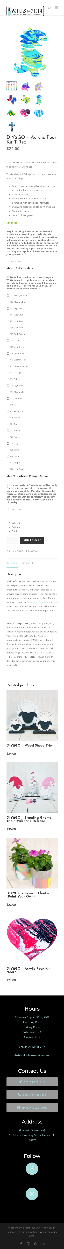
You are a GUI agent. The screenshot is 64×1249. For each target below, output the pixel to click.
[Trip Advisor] (43, 1243)
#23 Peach (15, 437)
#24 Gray (14, 443)
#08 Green (15, 340)
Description (12, 562)
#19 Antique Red (17, 411)
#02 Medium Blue (18, 302)
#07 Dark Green (17, 334)
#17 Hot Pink (16, 398)
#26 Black (14, 456)
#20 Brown (15, 417)
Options (16, 527)
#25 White (14, 449)
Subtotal (16, 522)
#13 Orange (15, 372)
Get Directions (34, 1082)
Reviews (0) (27, 562)
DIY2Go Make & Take (27, 551)
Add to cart (32, 540)
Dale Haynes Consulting (45, 1231)
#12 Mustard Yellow (19, 366)
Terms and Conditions (38, 602)
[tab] (12, 563)
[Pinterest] (35, 1243)
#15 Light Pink (16, 385)
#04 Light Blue (16, 314)
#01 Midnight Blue (18, 295)
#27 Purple (15, 462)
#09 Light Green (17, 347)
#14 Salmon (15, 379)
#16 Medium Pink (18, 392)
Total (14, 531)
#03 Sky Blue (16, 308)
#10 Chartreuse (17, 353)
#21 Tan (13, 424)
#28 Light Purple (17, 469)
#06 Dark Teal (16, 327)
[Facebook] (21, 1243)
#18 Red (14, 404)
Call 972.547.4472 (34, 1095)
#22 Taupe (15, 430)
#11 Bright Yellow (18, 359)
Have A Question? (34, 1108)
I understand (16, 261)
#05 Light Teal (16, 321)
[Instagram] (28, 1243)
